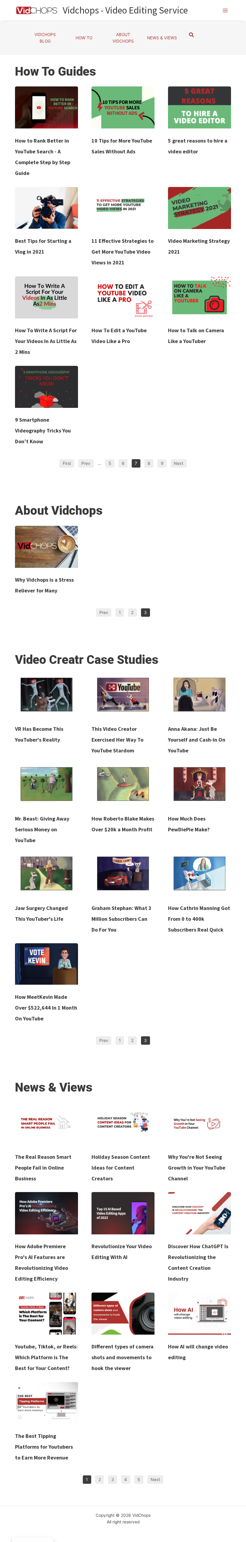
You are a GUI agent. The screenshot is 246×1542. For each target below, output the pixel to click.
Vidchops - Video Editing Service (125, 10)
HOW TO (84, 37)
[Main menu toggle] (225, 10)
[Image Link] (46, 107)
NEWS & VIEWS (162, 37)
